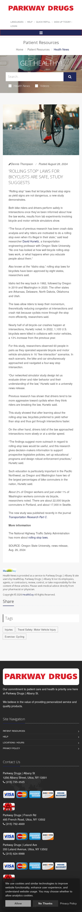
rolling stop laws (38, 537)
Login (13, 25)
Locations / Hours (13, 742)
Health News (22, 86)
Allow (18, 903)
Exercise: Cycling (14, 636)
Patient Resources (38, 49)
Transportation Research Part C (28, 517)
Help (29, 21)
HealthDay (28, 594)
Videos (44, 86)
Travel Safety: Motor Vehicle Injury (37, 629)
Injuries (9, 629)
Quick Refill (43, 21)
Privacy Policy (11, 748)
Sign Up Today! (62, 21)
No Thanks (45, 903)
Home (19, 49)
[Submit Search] (70, 76)
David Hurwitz (31, 241)
